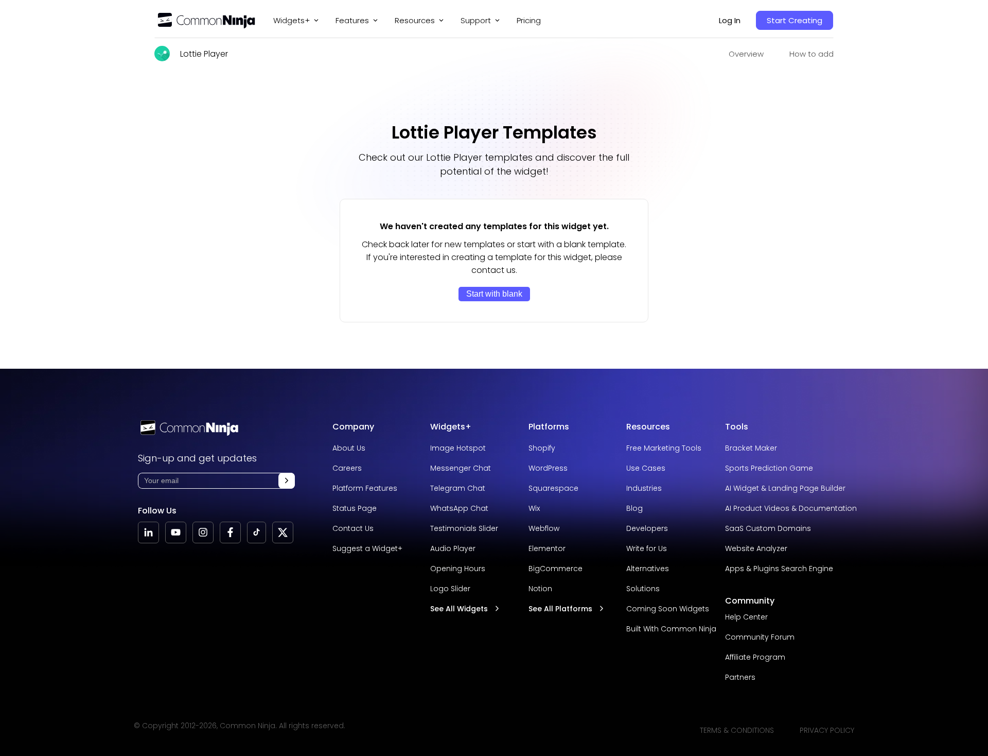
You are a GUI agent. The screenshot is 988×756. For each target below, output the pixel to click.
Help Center (746, 617)
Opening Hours (457, 568)
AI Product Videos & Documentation (791, 508)
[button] (286, 481)
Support (476, 20)
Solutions (643, 588)
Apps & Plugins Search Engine (779, 568)
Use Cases (645, 468)
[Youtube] (175, 532)
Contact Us (353, 528)
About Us (348, 448)
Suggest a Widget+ (367, 548)
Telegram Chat (457, 488)
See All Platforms (560, 609)
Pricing (529, 20)
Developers (647, 528)
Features (352, 20)
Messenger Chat (460, 468)
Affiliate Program (755, 657)
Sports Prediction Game (769, 468)
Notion (540, 588)
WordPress (548, 468)
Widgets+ (291, 20)
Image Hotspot (458, 448)
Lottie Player (204, 54)
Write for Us (646, 548)
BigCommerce (555, 568)
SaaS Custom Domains (768, 528)
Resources (648, 427)
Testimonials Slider (464, 528)
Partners (740, 677)
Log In (729, 20)
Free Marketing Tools (663, 448)
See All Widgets (459, 609)
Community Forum (760, 637)
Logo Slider (450, 588)
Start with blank (494, 293)
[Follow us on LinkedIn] (148, 532)
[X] (282, 532)
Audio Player (452, 548)
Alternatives (647, 568)
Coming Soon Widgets (667, 609)
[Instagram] (203, 532)
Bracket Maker (751, 448)
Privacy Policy (827, 730)
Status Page (354, 508)
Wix (534, 508)
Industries (644, 488)
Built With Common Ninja (671, 629)
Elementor (547, 548)
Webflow (543, 528)
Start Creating (794, 20)
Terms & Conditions (737, 730)
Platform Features (364, 488)
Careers (347, 468)
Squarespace (553, 488)
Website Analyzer (756, 548)
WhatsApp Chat (459, 508)
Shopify (541, 448)
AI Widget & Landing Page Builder (785, 488)
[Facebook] (230, 532)
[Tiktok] (256, 532)
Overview (746, 53)
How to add (811, 53)
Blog (634, 508)
